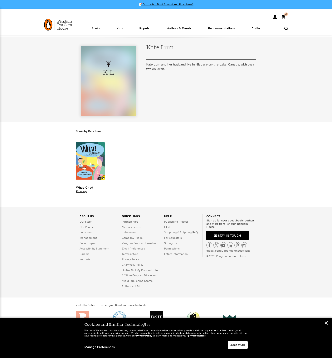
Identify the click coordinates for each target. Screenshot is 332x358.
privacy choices (197, 335)
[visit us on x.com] (216, 245)
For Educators (173, 238)
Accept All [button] (237, 345)
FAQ (167, 227)
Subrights (170, 243)
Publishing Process (176, 222)
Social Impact (88, 243)
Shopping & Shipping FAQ (181, 232)
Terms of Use (130, 254)
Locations (86, 232)
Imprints (85, 259)
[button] (95, 28)
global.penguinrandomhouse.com (228, 251)
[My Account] (275, 15)
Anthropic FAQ (131, 286)
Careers (84, 254)
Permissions (172, 248)
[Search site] (286, 28)
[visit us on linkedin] (230, 245)
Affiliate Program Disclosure (139, 275)
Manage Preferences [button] (99, 347)
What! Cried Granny (84, 189)
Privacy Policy (130, 259)
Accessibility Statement (94, 248)
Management (88, 238)
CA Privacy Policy (132, 265)
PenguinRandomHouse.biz (139, 243)
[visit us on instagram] (244, 245)
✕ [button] (326, 323)
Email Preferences (133, 248)
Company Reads (132, 238)
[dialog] (166, 338)
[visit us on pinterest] (237, 245)
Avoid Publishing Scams (137, 281)
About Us (87, 216)
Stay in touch (229, 236)
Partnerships (130, 222)
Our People (87, 227)
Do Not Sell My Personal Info (140, 270)
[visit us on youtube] (223, 245)
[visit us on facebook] (209, 245)
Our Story (85, 222)
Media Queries (131, 227)
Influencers (129, 232)
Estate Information (176, 254)
